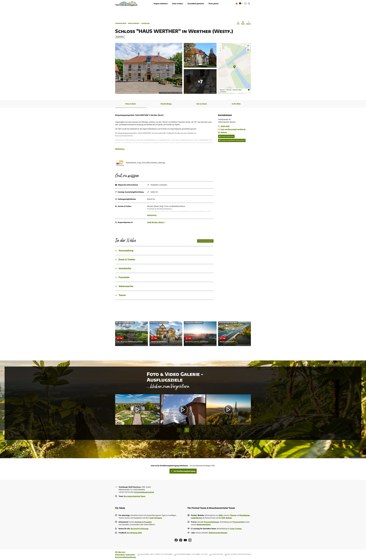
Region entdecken (161, 4)
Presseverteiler (239, 522)
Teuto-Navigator (155, 518)
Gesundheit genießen (195, 4)
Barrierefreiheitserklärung (125, 557)
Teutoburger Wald (120, 23)
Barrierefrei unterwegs (139, 529)
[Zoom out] (220, 48)
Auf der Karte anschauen (205, 241)
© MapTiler (229, 90)
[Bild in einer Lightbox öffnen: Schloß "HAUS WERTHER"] (200, 55)
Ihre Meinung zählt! (134, 533)
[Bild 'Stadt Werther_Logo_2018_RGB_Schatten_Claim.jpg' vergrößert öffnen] (119, 162)
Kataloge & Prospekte (143, 522)
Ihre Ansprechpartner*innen (134, 496)
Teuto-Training (236, 529)
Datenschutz (120, 555)
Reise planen (214, 4)
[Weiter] (187, 430)
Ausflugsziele (145, 23)
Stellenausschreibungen (218, 533)
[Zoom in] (220, 45)
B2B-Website (227, 518)
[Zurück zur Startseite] (126, 3)
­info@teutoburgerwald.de (144, 492)
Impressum (130, 555)
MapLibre (222, 90)
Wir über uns (120, 552)
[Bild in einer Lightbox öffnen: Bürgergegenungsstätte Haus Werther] (148, 68)
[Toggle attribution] (249, 90)
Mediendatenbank (204, 525)
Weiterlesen (119, 149)
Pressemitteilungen (211, 522)
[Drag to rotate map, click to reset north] (220, 50)
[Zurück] (179, 430)
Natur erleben (177, 4)
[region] (234, 68)
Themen (233, 515)
